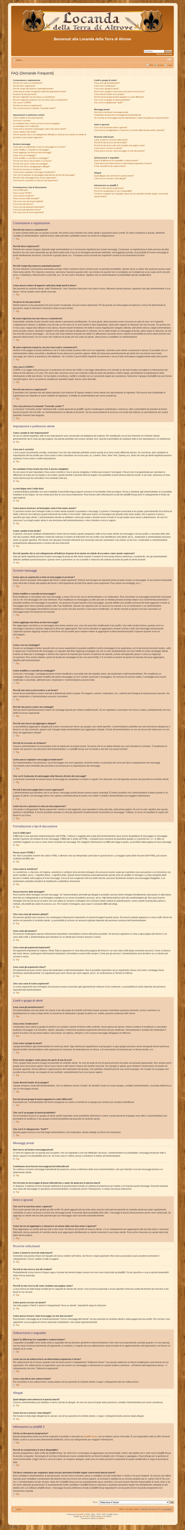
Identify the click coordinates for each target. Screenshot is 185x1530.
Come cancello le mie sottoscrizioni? (110, 166)
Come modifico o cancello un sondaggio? (31, 158)
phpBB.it (100, 1518)
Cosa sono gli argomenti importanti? (28, 207)
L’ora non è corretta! (22, 120)
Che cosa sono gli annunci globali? (28, 201)
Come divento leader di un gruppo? (109, 94)
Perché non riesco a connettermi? (28, 83)
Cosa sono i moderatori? (105, 86)
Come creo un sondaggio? (24, 155)
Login (169, 65)
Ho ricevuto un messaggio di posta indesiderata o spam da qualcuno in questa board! (131, 118)
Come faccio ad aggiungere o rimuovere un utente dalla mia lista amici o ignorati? (129, 130)
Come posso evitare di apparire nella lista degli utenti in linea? (39, 91)
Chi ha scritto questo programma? (109, 188)
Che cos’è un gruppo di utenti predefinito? (112, 100)
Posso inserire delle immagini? (26, 198)
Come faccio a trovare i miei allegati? (110, 178)
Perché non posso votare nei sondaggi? (30, 164)
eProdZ (86, 1516)
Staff (121, 1509)
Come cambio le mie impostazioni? (28, 118)
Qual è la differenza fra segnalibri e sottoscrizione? (116, 160)
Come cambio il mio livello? (24, 132)
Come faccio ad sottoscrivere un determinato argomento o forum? (123, 163)
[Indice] (92, 32)
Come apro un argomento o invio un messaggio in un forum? (39, 147)
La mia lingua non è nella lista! (26, 126)
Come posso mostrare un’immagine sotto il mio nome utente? (39, 129)
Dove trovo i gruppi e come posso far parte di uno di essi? (119, 91)
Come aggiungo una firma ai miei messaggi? (32, 152)
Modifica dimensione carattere (169, 59)
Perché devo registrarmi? (24, 86)
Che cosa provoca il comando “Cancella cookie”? (34, 108)
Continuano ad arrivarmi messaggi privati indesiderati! (117, 115)
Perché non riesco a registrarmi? (27, 105)
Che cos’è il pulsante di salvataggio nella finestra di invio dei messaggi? (44, 175)
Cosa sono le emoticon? (23, 196)
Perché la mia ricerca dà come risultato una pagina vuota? (119, 145)
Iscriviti (160, 65)
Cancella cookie (132, 1509)
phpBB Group (90, 1436)
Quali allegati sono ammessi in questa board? (114, 176)
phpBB (80, 1514)
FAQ (151, 65)
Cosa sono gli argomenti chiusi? (27, 210)
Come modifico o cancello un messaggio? (31, 150)
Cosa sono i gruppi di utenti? (106, 88)
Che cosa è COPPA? (22, 102)
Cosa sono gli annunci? (23, 204)
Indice (19, 60)
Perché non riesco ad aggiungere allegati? (31, 166)
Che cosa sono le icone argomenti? (28, 212)
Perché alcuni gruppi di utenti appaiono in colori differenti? (119, 97)
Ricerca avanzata (164, 54)
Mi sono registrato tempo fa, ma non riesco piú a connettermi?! (40, 100)
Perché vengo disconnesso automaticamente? (33, 88)
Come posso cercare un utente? (108, 148)
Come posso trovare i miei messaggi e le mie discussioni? (119, 151)
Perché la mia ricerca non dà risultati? (110, 142)
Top (17, 239)
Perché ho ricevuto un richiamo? (27, 169)
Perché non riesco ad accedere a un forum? (32, 161)
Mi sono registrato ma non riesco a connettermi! (34, 97)
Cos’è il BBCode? (20, 190)
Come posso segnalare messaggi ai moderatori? (34, 172)
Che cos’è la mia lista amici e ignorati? (110, 127)
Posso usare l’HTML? (22, 193)
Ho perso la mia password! (24, 94)
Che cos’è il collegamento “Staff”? (108, 102)
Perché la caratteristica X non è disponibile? (113, 191)
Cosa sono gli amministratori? (107, 83)
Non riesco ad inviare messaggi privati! (111, 112)
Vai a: (95, 1502)
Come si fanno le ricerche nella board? (111, 140)
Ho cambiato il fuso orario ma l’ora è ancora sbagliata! (36, 123)
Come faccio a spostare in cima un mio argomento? (35, 180)
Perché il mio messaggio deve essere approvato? (34, 178)
